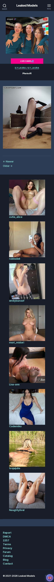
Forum (7, 552)
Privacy (7, 548)
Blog (5, 559)
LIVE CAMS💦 (27, 61)
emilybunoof (16, 300)
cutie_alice (15, 216)
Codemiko (15, 426)
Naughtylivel (16, 510)
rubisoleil (14, 258)
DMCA (7, 536)
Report (7, 532)
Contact (8, 563)
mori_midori (16, 342)
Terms (7, 544)
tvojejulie (14, 468)
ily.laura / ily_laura (27, 68)
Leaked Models (27, 5)
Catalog (8, 555)
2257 (6, 540)
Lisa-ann (14, 384)
